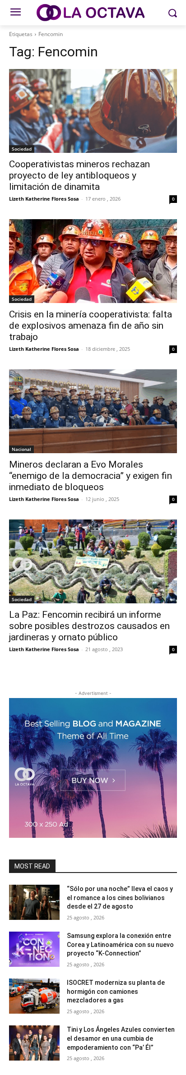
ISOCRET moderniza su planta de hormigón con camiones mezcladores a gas (116, 991)
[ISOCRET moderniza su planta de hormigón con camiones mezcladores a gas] (34, 996)
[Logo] (92, 12)
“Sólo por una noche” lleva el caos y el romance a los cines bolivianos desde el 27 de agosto (120, 897)
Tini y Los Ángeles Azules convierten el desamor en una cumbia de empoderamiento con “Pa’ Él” (121, 1038)
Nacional (21, 449)
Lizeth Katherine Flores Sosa (44, 198)
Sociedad (22, 149)
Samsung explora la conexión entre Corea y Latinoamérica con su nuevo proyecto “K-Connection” (120, 944)
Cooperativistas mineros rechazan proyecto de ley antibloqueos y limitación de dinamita (79, 175)
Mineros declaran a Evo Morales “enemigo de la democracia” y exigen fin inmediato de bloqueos (90, 475)
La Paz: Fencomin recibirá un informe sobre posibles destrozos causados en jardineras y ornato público (89, 626)
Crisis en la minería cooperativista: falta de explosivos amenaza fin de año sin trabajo (90, 325)
